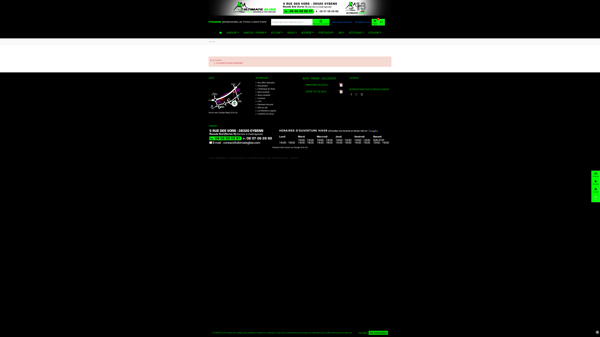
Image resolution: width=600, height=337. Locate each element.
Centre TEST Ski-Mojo (315, 91)
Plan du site (261, 108)
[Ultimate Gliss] (237, 22)
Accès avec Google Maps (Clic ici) (223, 113)
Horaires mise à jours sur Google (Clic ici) (290, 147)
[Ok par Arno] (300, 8)
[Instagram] (362, 95)
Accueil (212, 42)
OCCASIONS (373, 32)
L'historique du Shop (265, 89)
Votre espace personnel (342, 22)
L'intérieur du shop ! (264, 114)
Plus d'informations (378, 333)
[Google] (357, 95)
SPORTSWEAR (325, 32)
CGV (258, 101)
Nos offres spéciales (265, 83)
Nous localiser (262, 92)
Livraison (260, 98)
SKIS (340, 32)
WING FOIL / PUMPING (253, 32)
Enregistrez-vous (362, 22)
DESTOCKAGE (355, 32)
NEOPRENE (306, 32)
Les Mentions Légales (265, 111)
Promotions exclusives (316, 84)
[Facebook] (351, 95)
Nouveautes (261, 86)
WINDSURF (231, 32)
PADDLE (291, 32)
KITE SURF (276, 32)
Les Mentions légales (256, 158)
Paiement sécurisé (264, 104)
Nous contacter (262, 95)
